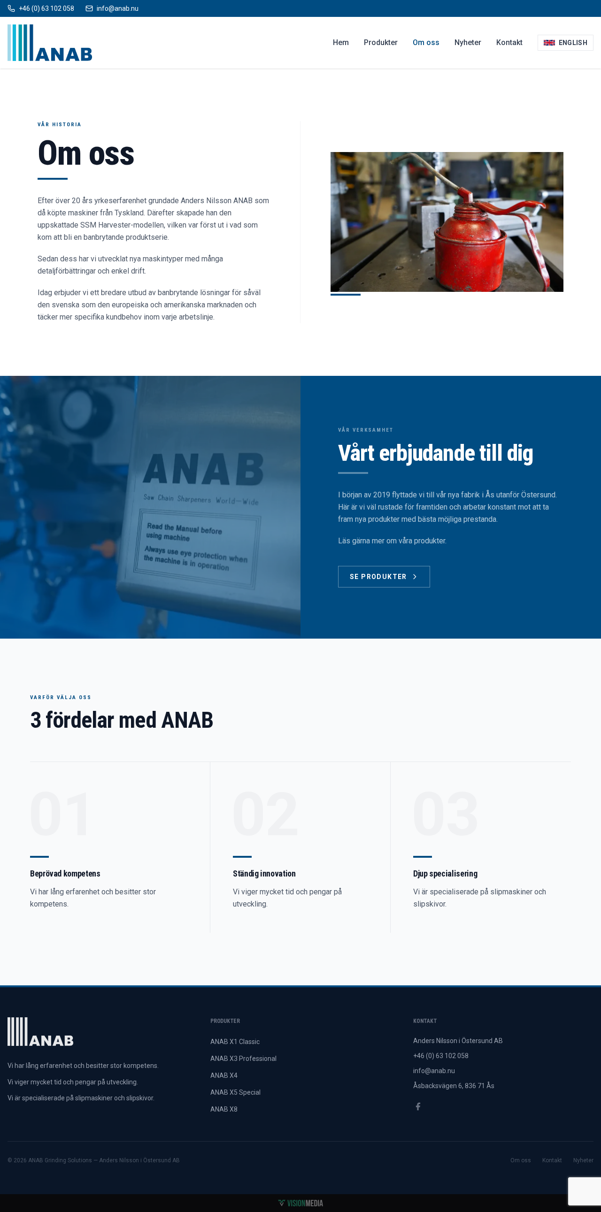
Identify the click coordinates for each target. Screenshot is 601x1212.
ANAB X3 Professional (243, 1058)
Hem (341, 42)
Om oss (426, 42)
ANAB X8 (224, 1109)
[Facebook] (418, 1106)
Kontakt (509, 42)
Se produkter (378, 576)
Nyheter (468, 42)
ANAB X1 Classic (235, 1041)
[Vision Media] (300, 1203)
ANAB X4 (224, 1075)
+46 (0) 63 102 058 (441, 1056)
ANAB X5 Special (235, 1092)
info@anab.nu (434, 1071)
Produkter (381, 42)
